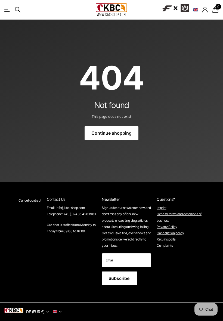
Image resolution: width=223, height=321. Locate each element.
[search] (17, 10)
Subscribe (120, 278)
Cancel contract (29, 200)
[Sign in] (205, 10)
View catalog (7, 9)
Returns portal (166, 239)
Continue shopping (111, 133)
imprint (161, 208)
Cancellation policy (170, 233)
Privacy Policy (167, 227)
